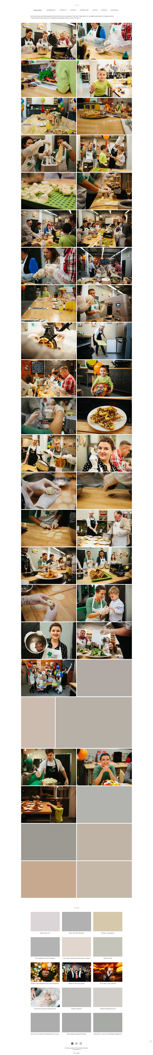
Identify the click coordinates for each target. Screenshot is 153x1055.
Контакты (104, 10)
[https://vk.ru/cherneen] (72, 1043)
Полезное (73, 10)
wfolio (78, 1053)
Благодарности (51, 10)
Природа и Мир (84, 10)
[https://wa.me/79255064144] (77, 1043)
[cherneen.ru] (76, 5)
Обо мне (95, 10)
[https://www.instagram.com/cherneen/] (81, 1043)
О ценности (62, 10)
